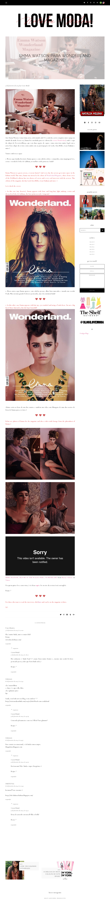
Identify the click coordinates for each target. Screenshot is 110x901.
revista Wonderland (59, 140)
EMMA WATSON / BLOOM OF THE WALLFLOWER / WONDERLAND (31, 577)
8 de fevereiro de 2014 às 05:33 (14, 681)
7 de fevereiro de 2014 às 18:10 (20, 655)
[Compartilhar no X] (60, 615)
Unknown (8, 679)
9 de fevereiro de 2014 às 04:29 (20, 716)
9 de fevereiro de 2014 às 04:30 (20, 762)
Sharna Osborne (67, 577)
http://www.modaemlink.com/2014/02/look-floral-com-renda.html (27, 701)
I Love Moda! (15, 652)
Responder (8, 644)
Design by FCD (61, 898)
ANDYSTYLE (9, 784)
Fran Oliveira (10, 628)
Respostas (15, 648)
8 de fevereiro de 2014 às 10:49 (14, 786)
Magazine (58, 175)
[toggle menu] (6, 2)
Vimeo (7, 580)
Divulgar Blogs (84, 333)
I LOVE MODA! (52, 898)
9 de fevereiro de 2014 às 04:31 (20, 810)
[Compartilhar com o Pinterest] (67, 615)
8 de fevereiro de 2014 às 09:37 (14, 740)
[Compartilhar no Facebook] (63, 615)
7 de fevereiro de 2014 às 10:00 (14, 630)
